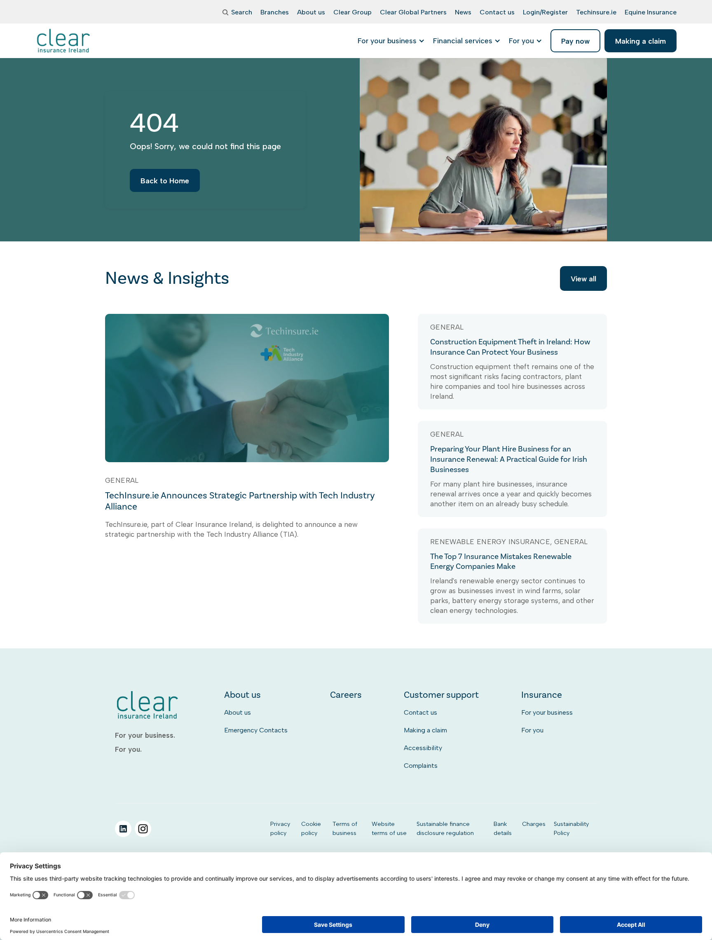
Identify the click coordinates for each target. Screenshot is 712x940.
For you (532, 730)
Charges (534, 824)
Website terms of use (389, 828)
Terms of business (345, 828)
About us (237, 712)
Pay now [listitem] (575, 41)
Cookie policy (311, 828)
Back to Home (165, 180)
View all (583, 278)
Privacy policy (280, 828)
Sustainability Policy (571, 828)
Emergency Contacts (256, 730)
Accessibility (423, 748)
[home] (64, 41)
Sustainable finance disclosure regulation (445, 828)
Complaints (421, 765)
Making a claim (425, 730)
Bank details (503, 828)
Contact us (420, 712)
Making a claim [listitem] (640, 41)
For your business (547, 712)
